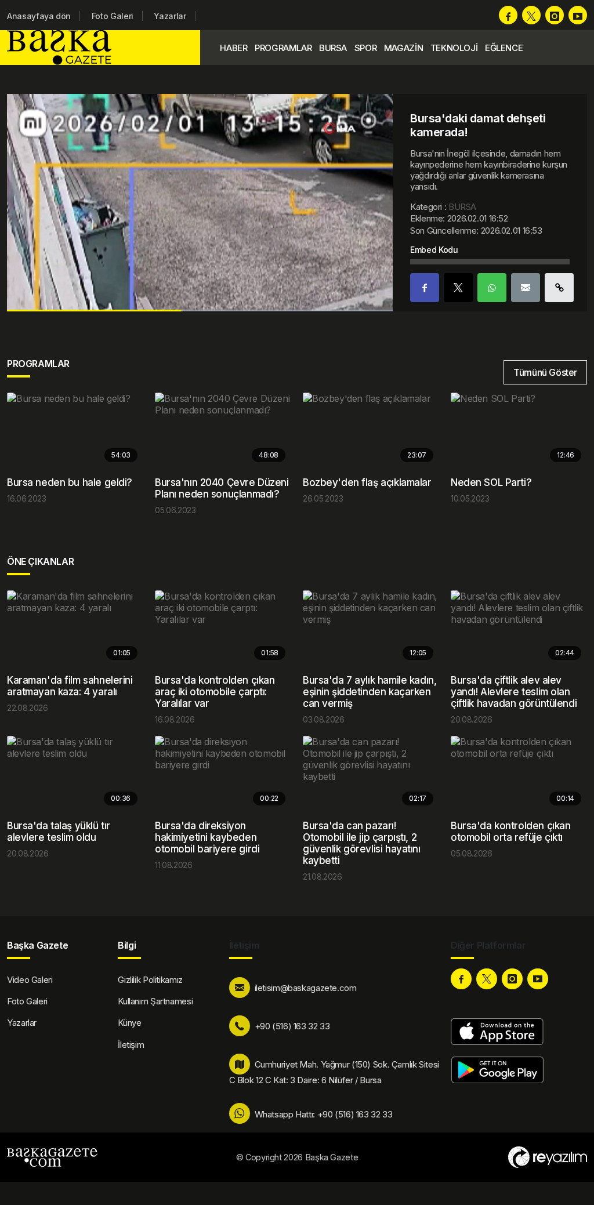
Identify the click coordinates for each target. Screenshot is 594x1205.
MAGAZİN (403, 47)
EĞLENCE (504, 47)
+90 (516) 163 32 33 (292, 1026)
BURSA (333, 47)
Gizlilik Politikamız (150, 979)
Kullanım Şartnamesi (155, 1001)
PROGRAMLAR (283, 47)
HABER (233, 47)
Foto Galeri (112, 16)
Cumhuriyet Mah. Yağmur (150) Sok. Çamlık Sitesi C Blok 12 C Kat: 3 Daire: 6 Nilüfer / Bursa (334, 1072)
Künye (129, 1022)
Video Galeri (30, 979)
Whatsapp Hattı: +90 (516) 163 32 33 (324, 1114)
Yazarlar (170, 16)
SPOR (365, 47)
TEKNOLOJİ (454, 47)
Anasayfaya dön (39, 16)
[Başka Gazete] (62, 47)
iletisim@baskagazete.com (306, 987)
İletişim (131, 1044)
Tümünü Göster (545, 372)
